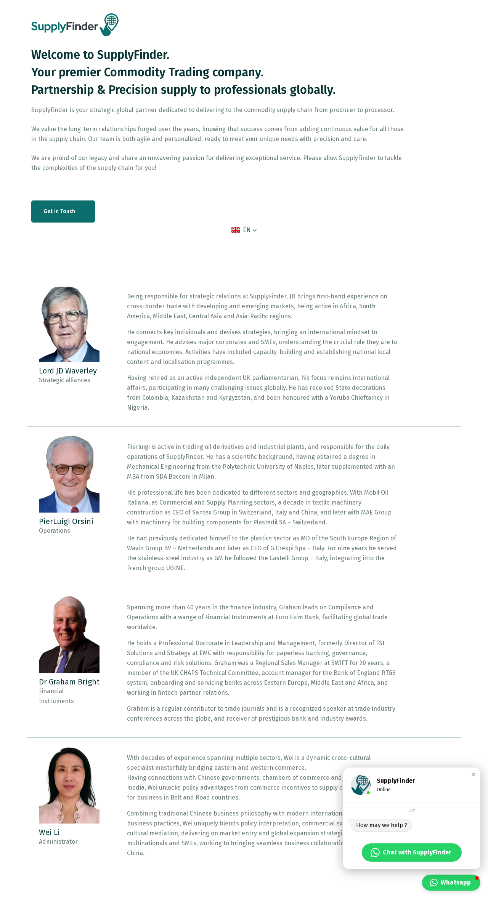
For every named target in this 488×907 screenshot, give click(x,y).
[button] (244, 230)
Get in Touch (60, 211)
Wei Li (49, 832)
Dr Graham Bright (69, 681)
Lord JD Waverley (68, 370)
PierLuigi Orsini (66, 521)
